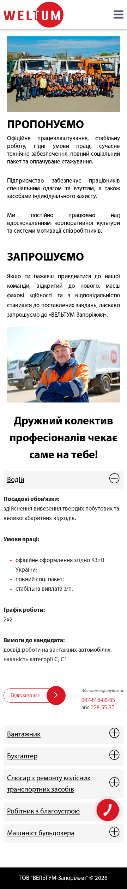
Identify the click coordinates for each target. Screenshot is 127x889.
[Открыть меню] (118, 14)
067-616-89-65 (98, 700)
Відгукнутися (25, 695)
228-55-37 (102, 707)
